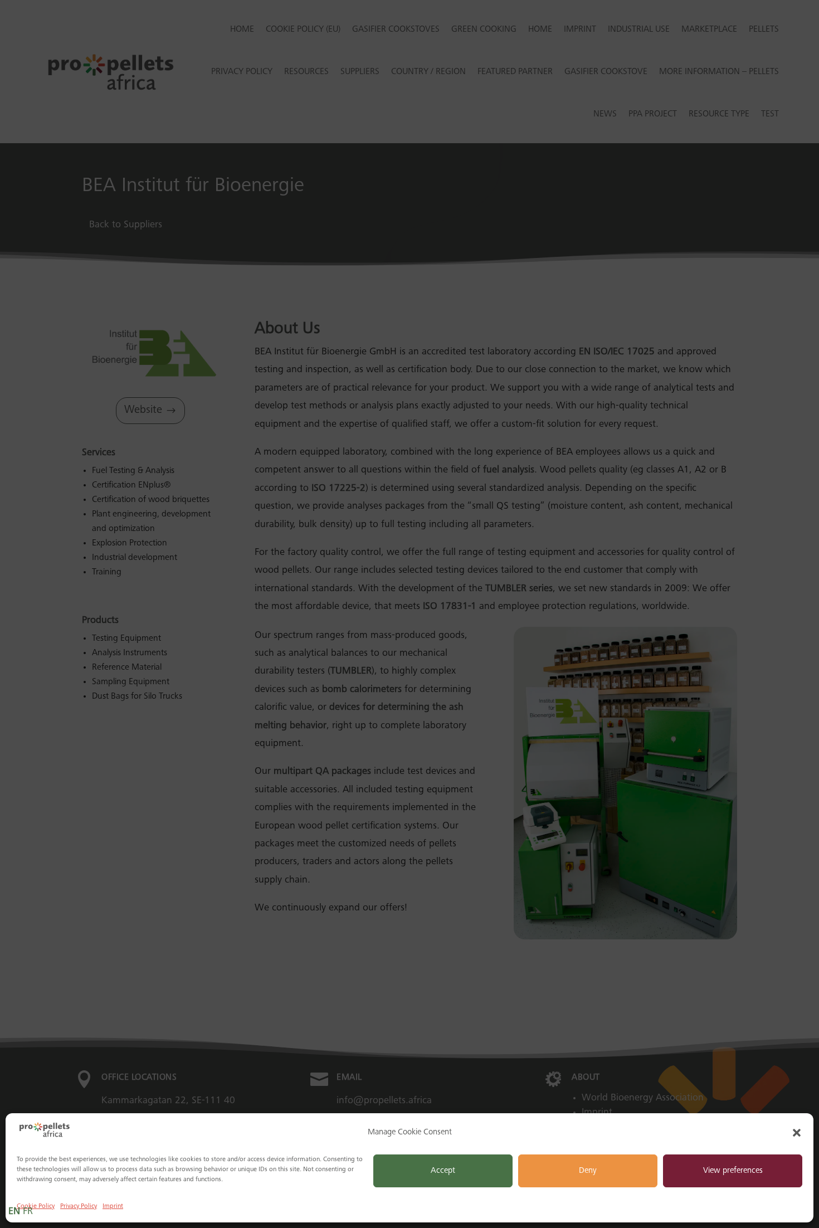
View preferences (733, 1171)
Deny (588, 1171)
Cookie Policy (36, 1206)
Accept (443, 1171)
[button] (796, 1132)
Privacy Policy (78, 1206)
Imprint (113, 1206)
